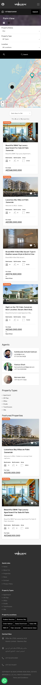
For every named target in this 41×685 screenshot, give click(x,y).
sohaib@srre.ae (19, 354)
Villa (4, 410)
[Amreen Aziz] (8, 383)
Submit (35, 12)
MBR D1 (5, 628)
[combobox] (20, 31)
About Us (6, 570)
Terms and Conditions (20, 678)
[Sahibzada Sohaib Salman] (8, 357)
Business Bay (21, 619)
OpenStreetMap (37, 107)
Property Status (7, 28)
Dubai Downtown (21, 624)
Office (5, 401)
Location (4, 44)
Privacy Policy (8, 584)
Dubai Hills (33, 624)
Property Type (6, 36)
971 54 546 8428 (20, 356)
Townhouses (7, 407)
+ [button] (2, 102)
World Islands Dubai (29, 628)
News (5, 577)
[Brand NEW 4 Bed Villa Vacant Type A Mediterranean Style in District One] (32, 75)
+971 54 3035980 (20, 369)
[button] (4, 681)
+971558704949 (11, 12)
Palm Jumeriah (16, 628)
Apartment (7, 395)
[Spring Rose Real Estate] (20, 6)
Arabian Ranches (9, 619)
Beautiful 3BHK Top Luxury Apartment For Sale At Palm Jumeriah (17, 147)
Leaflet (29, 107)
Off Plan (6, 398)
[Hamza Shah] (8, 370)
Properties (6, 573)
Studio (5, 404)
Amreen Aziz (19, 377)
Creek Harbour (8, 624)
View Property (20, 138)
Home (5, 566)
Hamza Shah (19, 365)
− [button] (2, 105)
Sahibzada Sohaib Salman (25, 352)
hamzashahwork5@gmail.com (24, 367)
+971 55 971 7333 (20, 380)
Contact (6, 580)
